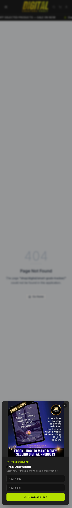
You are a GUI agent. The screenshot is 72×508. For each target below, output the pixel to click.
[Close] (64, 405)
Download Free (37, 496)
